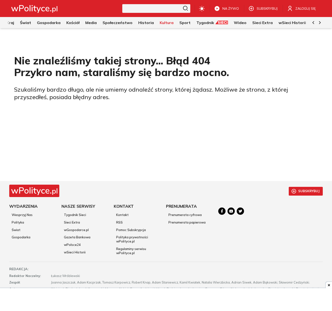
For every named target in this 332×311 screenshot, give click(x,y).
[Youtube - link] (231, 211)
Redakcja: (19, 269)
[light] (202, 8)
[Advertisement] (166, 300)
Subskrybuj (309, 191)
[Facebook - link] (222, 211)
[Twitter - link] (240, 211)
